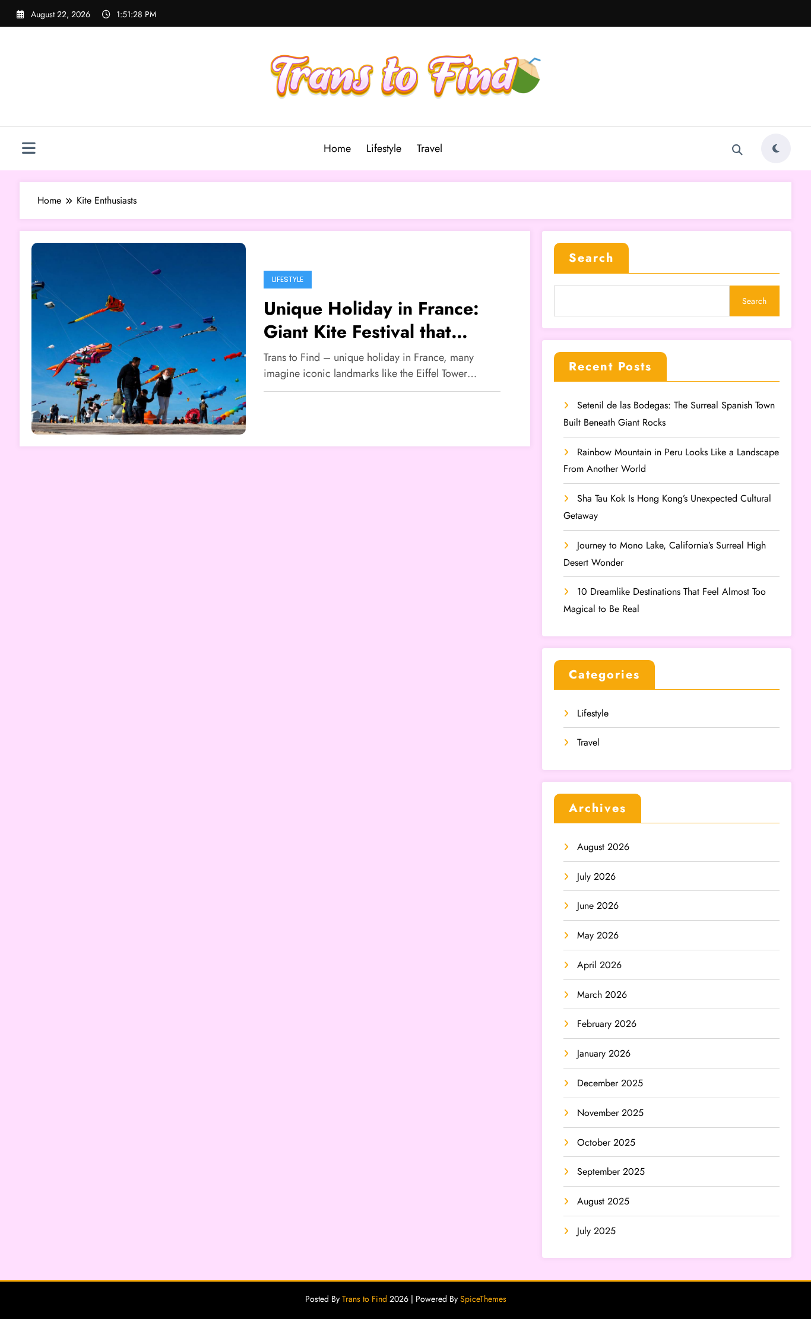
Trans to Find (364, 1299)
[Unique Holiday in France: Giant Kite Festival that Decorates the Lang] (138, 337)
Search (591, 258)
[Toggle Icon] (28, 149)
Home (337, 148)
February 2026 (606, 1024)
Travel (429, 148)
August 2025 (603, 1201)
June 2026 (598, 905)
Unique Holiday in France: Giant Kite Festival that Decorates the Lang (371, 320)
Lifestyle (383, 148)
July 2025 (596, 1231)
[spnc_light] (776, 148)
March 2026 (602, 994)
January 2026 (604, 1053)
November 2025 (610, 1113)
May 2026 (598, 935)
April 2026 (599, 965)
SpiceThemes (483, 1299)
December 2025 (610, 1083)
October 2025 (606, 1142)
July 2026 (596, 876)
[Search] (737, 150)
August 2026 (603, 847)
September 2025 (611, 1171)
